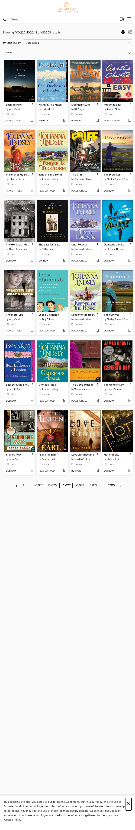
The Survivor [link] (111, 314)
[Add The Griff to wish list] (97, 191)
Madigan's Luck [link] (80, 104)
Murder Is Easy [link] (112, 104)
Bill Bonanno (48, 249)
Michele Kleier (114, 459)
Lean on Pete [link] (14, 104)
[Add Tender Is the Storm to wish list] (64, 191)
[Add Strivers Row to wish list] (32, 471)
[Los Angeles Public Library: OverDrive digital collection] (67, 7)
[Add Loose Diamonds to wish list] (64, 331)
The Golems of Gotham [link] (18, 244)
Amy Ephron (48, 319)
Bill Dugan (79, 109)
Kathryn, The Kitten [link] (50, 104)
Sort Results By (12, 42)
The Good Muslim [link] (82, 384)
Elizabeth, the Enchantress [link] (18, 384)
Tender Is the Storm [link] (50, 174)
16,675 (38, 485)
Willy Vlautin (15, 109)
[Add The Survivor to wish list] (130, 331)
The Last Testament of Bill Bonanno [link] (51, 244)
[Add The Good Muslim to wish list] (97, 401)
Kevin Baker (15, 459)
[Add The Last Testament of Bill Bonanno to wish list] (64, 261)
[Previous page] (16, 485)
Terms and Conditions (66, 802)
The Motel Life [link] (14, 314)
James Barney (114, 389)
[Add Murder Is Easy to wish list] (130, 121)
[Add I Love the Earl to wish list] (64, 471)
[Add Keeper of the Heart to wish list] (97, 331)
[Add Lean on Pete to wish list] (32, 121)
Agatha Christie (114, 109)
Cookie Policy (12, 820)
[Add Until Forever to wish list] (97, 261)
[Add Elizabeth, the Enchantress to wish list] (32, 401)
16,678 (79, 485)
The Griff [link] (76, 174)
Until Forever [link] (79, 244)
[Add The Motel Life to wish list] (32, 331)
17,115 (111, 485)
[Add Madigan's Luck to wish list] (97, 121)
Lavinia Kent (48, 109)
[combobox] (60, 19)
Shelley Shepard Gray (117, 179)
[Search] (5, 19)
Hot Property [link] (111, 454)
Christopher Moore (83, 179)
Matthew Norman (115, 249)
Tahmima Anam (82, 389)
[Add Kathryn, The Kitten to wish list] (64, 121)
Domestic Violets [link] (114, 244)
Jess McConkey (82, 459)
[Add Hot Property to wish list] (130, 471)
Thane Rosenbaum (18, 249)
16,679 (93, 485)
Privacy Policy (93, 802)
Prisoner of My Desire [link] (18, 174)
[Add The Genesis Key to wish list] (130, 401)
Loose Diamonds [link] (49, 314)
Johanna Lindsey (17, 179)
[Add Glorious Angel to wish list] (64, 401)
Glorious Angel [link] (48, 384)
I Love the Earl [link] (47, 454)
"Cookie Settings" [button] (99, 811)
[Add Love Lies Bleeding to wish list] (97, 471)
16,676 (52, 485)
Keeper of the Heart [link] (83, 314)
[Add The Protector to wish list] (130, 191)
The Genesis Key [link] (114, 384)
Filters (9, 52)
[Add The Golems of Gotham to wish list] (32, 261)
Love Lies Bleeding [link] (82, 454)
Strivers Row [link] (13, 454)
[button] (123, 33)
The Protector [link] (112, 174)
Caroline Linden (49, 459)
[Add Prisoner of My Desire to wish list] (32, 191)
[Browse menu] (129, 19)
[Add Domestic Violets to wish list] (130, 261)
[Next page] (120, 485)
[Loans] (122, 20)
